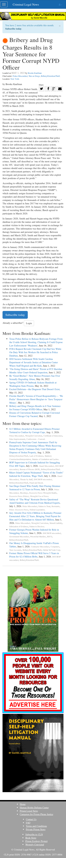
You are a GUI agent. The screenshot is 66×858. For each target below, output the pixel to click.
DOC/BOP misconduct (43, 479)
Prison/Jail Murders (38, 536)
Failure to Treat (44, 506)
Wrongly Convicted (34, 844)
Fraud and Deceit (36, 483)
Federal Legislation (37, 509)
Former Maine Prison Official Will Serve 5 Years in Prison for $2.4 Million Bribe (34, 555)
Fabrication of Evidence (18, 526)
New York (14, 78)
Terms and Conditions (36, 826)
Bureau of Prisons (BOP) (30, 469)
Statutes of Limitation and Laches (45, 459)
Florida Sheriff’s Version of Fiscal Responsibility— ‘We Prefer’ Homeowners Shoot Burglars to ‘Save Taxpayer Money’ (36, 399)
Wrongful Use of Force (39, 496)
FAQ (28, 822)
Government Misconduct (19, 536)
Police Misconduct (20, 76)
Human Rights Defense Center (34, 807)
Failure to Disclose (36, 526)
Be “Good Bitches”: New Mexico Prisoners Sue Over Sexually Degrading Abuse (34, 377)
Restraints (56, 506)
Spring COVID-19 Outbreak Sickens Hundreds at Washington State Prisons (33, 384)
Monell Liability (56, 523)
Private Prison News (35, 829)
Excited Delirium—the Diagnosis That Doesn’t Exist (34, 389)
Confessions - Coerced (35, 439)
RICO (49, 536)
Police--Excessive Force (18, 509)
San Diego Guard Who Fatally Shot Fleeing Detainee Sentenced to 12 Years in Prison (34, 487)
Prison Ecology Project (36, 841)
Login (29, 323)
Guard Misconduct (46, 466)
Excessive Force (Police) (19, 496)
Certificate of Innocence (52, 435)
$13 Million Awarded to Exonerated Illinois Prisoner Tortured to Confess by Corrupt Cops (34, 430)
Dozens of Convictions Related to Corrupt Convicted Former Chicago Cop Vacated (34, 414)
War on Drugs (34, 76)
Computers (55, 546)
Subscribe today (13, 28)
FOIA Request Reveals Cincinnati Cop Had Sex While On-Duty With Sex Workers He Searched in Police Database (35, 352)
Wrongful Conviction (33, 435)
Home (23, 804)
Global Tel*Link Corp (51, 550)
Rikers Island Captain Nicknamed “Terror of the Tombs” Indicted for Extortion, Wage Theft (36, 474)
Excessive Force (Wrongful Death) (43, 493)
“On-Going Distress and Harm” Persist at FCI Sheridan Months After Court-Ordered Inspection (35, 370)
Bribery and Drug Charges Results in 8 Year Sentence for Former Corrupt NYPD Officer (35, 407)
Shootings (24, 493)
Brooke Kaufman (35, 73)
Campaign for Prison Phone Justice (36, 814)
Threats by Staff (26, 479)
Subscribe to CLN (34, 834)
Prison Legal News (29, 810)
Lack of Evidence (36, 456)
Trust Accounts (15, 550)
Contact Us (31, 819)
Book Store (30, 837)
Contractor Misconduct (40, 546)
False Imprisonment (17, 439)
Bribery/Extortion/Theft (50, 76)
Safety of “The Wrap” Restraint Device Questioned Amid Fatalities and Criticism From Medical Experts (34, 501)
